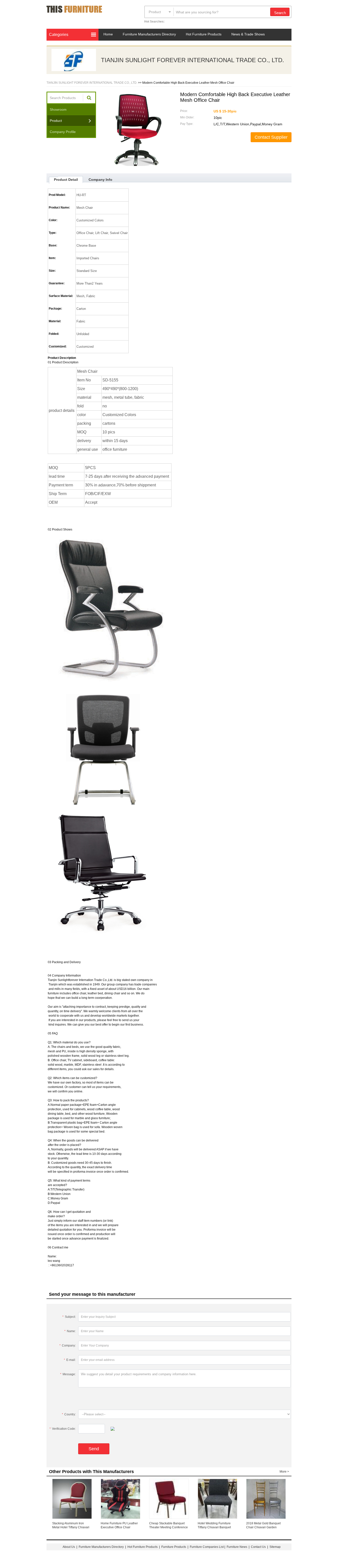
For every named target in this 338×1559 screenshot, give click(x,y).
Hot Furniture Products (203, 34)
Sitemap (275, 1547)
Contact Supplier (271, 137)
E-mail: (70, 1360)
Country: (69, 1414)
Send (94, 1448)
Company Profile (63, 132)
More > (284, 1471)
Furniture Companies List (207, 1547)
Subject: (69, 1317)
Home (108, 34)
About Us (69, 1547)
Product (155, 12)
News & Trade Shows (248, 34)
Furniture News (237, 1547)
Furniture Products (173, 1547)
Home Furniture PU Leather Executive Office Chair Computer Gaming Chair (119, 1527)
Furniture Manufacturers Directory (149, 34)
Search (280, 13)
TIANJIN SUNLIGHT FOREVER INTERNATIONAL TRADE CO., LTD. (192, 60)
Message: (68, 1374)
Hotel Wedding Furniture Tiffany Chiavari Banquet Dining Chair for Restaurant (216, 1527)
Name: (70, 1331)
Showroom (58, 109)
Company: (67, 1345)
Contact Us (258, 1547)
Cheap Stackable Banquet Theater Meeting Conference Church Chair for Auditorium (168, 1527)
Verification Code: (62, 1428)
